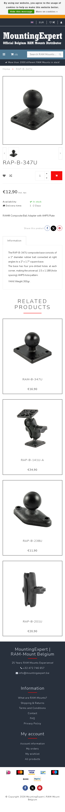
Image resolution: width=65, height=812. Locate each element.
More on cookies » (47, 11)
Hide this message (21, 11)
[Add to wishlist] (4, 176)
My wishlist (32, 754)
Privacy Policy (32, 723)
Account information (32, 743)
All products (32, 759)
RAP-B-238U (32, 541)
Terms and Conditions (32, 708)
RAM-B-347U (32, 379)
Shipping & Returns (32, 703)
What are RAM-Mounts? (32, 698)
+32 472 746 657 (34, 668)
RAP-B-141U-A (32, 460)
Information (14, 240)
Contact (32, 713)
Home (6, 69)
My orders (32, 748)
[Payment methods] (8, 772)
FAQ (32, 718)
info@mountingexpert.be (34, 673)
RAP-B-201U (32, 622)
